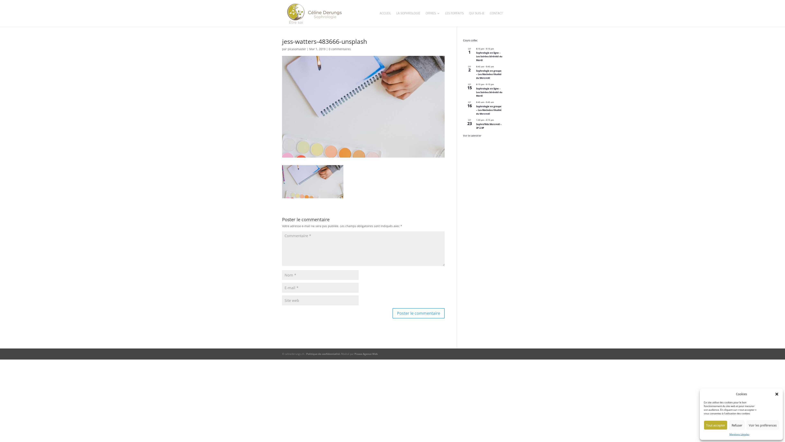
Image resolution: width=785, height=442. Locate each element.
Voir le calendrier (472, 135)
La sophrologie (408, 13)
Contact (496, 13)
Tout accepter (715, 425)
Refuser (737, 425)
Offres (431, 13)
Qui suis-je (476, 13)
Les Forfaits (454, 13)
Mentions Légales (739, 434)
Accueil (385, 13)
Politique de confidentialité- (323, 354)
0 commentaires (340, 49)
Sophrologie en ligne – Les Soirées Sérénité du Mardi (489, 56)
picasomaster (297, 49)
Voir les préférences (763, 425)
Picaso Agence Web (366, 354)
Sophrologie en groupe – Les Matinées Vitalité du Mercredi (488, 74)
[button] (777, 394)
